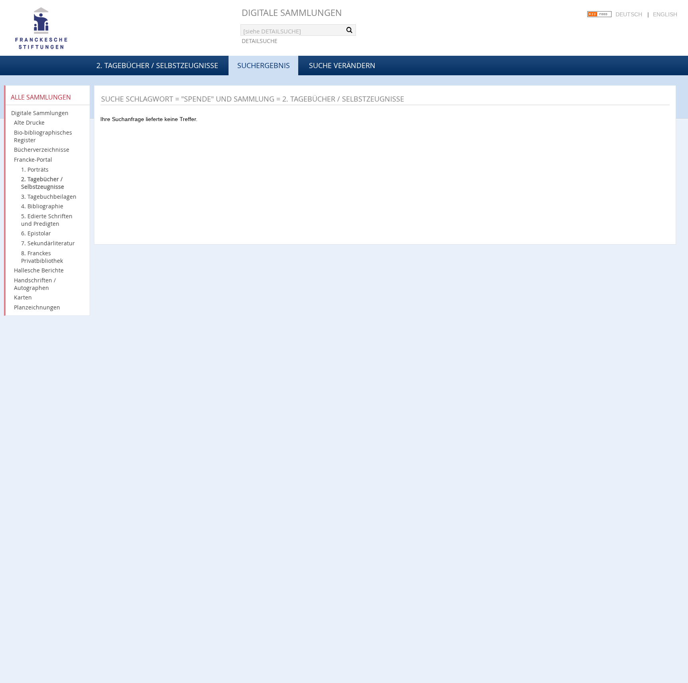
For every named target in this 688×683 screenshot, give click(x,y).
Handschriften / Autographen (35, 284)
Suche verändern (342, 65)
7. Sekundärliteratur (48, 243)
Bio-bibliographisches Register (43, 136)
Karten (23, 297)
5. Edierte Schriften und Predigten (46, 219)
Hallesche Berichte (39, 270)
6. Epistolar (36, 233)
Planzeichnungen (37, 307)
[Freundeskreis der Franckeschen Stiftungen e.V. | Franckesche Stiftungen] (63, 29)
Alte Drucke (29, 122)
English (665, 14)
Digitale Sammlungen (292, 12)
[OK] (349, 30)
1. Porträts (35, 169)
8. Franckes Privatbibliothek (42, 256)
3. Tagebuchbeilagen (48, 196)
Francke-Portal (33, 159)
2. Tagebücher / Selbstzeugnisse (157, 65)
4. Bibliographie (42, 206)
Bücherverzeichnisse (41, 149)
